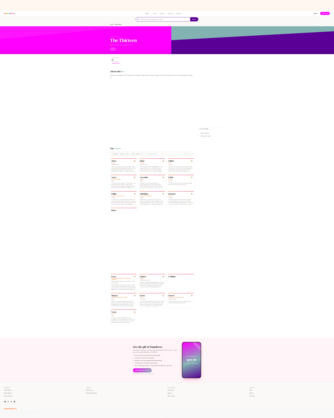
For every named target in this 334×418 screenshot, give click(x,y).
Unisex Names (8, 396)
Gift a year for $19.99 (142, 370)
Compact (115, 154)
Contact (252, 396)
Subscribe (325, 13)
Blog (250, 390)
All (127, 154)
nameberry (10, 408)
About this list (205, 133)
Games (178, 13)
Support (35, 415)
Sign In (316, 13)
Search (194, 19)
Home (112, 24)
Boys (133, 154)
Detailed (122, 154)
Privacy (20, 415)
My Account (171, 396)
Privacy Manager (28, 415)
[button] (152, 154)
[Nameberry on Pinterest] (11, 401)
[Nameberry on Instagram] (14, 401)
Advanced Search (91, 393)
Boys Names (8, 393)
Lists (154, 13)
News (161, 13)
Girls (138, 154)
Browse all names (206, 136)
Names (147, 13)
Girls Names (7, 390)
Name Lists (89, 390)
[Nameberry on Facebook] (8, 401)
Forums (170, 13)
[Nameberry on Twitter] (5, 401)
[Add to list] (134, 161)
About (251, 393)
